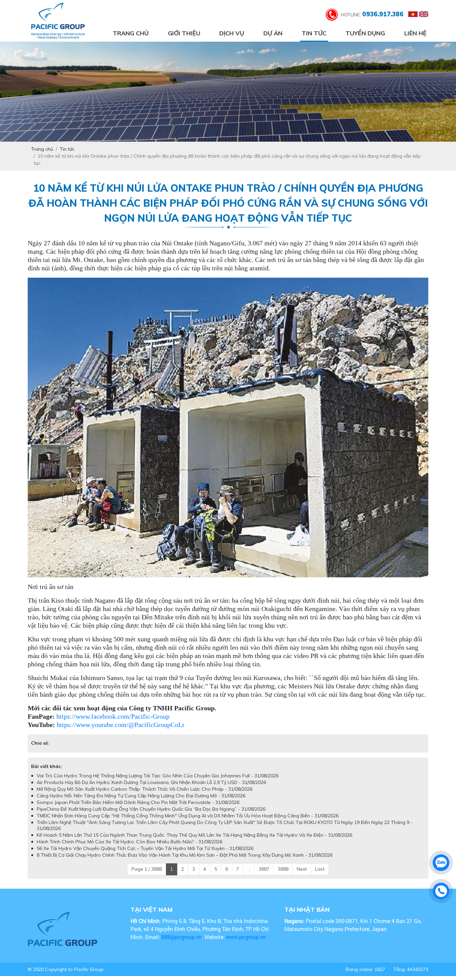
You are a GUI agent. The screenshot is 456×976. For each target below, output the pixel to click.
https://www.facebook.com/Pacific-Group (113, 716)
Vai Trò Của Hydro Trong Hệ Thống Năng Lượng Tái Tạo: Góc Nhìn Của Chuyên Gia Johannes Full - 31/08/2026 (157, 782)
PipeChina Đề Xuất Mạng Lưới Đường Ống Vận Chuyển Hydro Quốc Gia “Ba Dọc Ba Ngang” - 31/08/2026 (151, 816)
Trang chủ (131, 33)
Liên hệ (415, 33)
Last (319, 876)
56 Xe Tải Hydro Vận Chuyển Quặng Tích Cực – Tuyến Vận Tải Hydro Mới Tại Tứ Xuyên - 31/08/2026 (145, 855)
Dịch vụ (231, 33)
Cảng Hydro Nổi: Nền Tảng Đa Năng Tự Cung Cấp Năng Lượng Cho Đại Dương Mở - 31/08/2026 (141, 802)
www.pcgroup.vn (246, 943)
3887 (264, 876)
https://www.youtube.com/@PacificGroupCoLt (120, 724)
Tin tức (314, 33)
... (248, 876)
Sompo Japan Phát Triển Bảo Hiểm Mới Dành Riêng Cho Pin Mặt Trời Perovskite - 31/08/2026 (138, 809)
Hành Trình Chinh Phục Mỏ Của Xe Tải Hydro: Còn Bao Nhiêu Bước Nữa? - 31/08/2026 (129, 848)
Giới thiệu (184, 33)
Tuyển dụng (365, 33)
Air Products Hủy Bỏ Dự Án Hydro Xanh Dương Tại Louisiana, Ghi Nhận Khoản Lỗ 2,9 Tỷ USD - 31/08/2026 (151, 789)
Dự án (272, 33)
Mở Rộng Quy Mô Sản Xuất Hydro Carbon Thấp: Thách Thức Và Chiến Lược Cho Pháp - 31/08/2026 (144, 796)
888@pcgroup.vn (181, 943)
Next (302, 876)
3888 (283, 876)
